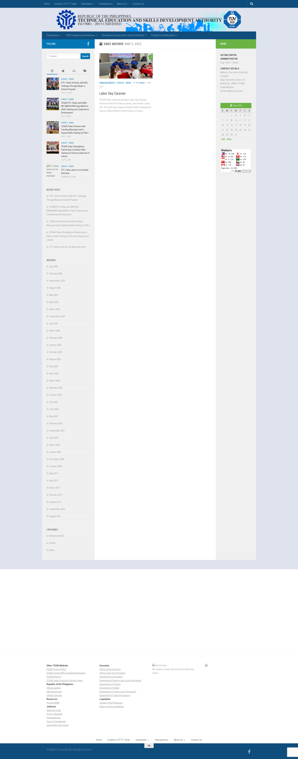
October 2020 (55, 466)
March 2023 (54, 380)
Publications (52, 35)
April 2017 (54, 480)
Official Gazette (54, 688)
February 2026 (55, 273)
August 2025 (55, 287)
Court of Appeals (54, 714)
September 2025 (57, 280)
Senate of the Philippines (111, 702)
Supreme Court (54, 710)
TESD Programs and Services (80, 35)
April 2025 (54, 302)
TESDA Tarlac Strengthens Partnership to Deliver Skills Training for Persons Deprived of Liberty (68, 236)
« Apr (223, 139)
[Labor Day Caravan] (126, 66)
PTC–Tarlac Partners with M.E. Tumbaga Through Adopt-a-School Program (74, 86)
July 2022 (53, 402)
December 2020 (56, 459)
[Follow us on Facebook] (88, 44)
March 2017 (54, 487)
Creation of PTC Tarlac (65, 3)
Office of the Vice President (112, 673)
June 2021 (54, 437)
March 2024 (54, 330)
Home (47, 3)
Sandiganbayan (54, 717)
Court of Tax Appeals (56, 721)
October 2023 (55, 352)
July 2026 (53, 266)
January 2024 (55, 345)
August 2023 (55, 359)
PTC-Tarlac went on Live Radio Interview (67, 246)
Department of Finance (110, 684)
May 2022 (53, 416)
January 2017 (55, 502)
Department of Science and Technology (117, 691)
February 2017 (55, 494)
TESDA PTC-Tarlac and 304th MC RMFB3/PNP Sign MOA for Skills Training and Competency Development (67, 210)
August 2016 (55, 516)
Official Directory (54, 691)
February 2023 (55, 387)
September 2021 (57, 430)
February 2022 (55, 423)
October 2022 (55, 395)
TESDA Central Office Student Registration (66, 673)
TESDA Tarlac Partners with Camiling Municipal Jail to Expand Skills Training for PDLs (74, 129)
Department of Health (109, 688)
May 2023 (53, 366)
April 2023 (54, 373)
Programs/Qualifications (163, 35)
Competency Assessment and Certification (123, 35)
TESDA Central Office (56, 669)
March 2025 (54, 309)
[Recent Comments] (73, 71)
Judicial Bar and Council (58, 725)
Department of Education (110, 676)
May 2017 (53, 473)
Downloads (86, 3)
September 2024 (57, 316)
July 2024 (53, 323)
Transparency (106, 3)
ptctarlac (140, 83)
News (128, 83)
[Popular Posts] (62, 71)
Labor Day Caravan (112, 93)
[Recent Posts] (52, 71)
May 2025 (53, 295)
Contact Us (138, 3)
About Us (121, 3)
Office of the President (110, 669)
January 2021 (55, 452)
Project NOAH (53, 702)
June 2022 (54, 409)
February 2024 (55, 337)
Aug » (229, 139)
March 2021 (54, 445)
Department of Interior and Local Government (120, 680)
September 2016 (57, 509)
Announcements (107, 83)
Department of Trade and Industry (114, 695)
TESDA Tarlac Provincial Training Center (65, 680)
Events (120, 83)
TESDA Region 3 (54, 676)
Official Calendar (54, 695)
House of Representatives (111, 706)
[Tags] (84, 71)
